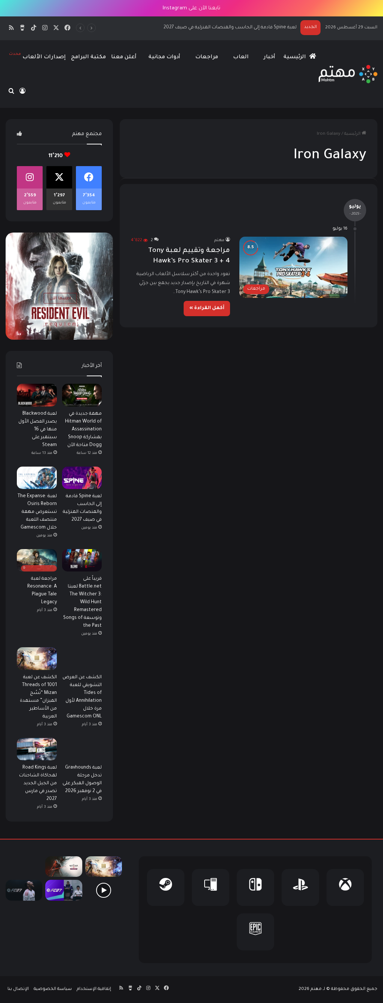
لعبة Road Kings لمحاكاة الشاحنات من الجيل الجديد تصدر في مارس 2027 (38, 783)
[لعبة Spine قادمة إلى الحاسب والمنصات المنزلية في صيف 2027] (82, 478)
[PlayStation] (300, 887)
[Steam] (165, 887)
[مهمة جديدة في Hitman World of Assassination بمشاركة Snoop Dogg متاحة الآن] (82, 395)
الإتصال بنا (18, 989)
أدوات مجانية (164, 57)
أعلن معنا (124, 57)
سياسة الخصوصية (53, 989)
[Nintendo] (255, 887)
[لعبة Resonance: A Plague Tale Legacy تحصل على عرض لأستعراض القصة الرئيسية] (103, 890)
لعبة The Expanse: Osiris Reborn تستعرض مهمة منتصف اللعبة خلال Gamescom (210, 27)
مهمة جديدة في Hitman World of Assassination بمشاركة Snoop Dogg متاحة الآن (83, 429)
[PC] (210, 887)
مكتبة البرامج (88, 57)
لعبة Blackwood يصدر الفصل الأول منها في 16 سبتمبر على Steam (37, 429)
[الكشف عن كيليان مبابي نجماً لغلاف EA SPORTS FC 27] (24, 890)
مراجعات (206, 57)
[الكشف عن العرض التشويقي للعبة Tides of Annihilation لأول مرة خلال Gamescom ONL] (82, 658)
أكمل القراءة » (206, 308)
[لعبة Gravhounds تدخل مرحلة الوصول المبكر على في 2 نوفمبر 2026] (82, 749)
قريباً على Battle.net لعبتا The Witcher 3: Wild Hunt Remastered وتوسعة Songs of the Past (82, 602)
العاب (241, 57)
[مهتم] (348, 74)
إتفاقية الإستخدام (94, 989)
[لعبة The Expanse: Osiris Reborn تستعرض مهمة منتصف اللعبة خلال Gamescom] (37, 478)
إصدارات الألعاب (37, 56)
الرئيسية (295, 57)
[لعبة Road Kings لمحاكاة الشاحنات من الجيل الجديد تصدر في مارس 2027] (37, 749)
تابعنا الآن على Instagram (191, 8)
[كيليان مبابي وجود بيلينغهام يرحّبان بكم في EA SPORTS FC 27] (63, 890)
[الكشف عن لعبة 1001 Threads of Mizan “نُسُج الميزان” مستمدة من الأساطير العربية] (37, 658)
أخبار (269, 57)
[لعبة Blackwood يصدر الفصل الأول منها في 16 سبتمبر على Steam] (37, 395)
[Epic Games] (255, 931)
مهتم (219, 240)
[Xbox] (345, 887)
